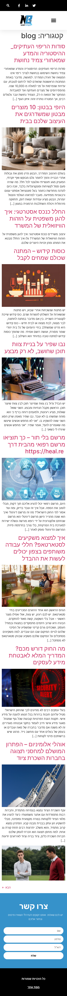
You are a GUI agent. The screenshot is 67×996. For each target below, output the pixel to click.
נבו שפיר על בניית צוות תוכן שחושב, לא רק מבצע (34, 347)
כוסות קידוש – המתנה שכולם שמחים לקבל (39, 254)
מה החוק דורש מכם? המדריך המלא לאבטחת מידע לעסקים (37, 655)
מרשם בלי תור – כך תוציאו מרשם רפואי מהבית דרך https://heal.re (34, 444)
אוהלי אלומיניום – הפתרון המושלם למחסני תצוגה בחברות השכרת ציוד (35, 751)
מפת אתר (34, 987)
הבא (6, 887)
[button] (8, 5)
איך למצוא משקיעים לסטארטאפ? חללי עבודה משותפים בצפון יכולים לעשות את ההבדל (35, 548)
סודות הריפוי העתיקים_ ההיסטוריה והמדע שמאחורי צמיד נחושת (38, 53)
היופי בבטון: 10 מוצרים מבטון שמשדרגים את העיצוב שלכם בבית (38, 114)
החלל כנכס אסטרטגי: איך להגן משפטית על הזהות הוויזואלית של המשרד (34, 218)
